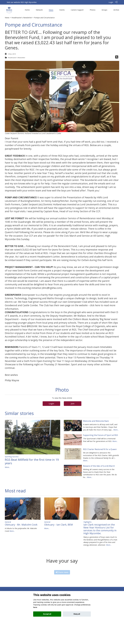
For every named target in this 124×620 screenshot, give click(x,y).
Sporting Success (12, 456)
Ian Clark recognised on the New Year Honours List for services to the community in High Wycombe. (99, 529)
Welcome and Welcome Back (96, 421)
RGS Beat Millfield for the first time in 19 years (32, 461)
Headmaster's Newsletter (21, 17)
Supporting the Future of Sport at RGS (100, 435)
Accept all (47, 614)
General (8, 522)
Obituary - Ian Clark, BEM (58, 524)
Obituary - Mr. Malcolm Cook (21, 524)
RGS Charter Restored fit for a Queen (100, 449)
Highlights (87, 522)
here (35, 607)
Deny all (77, 614)
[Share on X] (116, 57)
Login (111, 2)
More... (7, 467)
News (7, 17)
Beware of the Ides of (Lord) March (99, 466)
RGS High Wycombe (29, 2)
